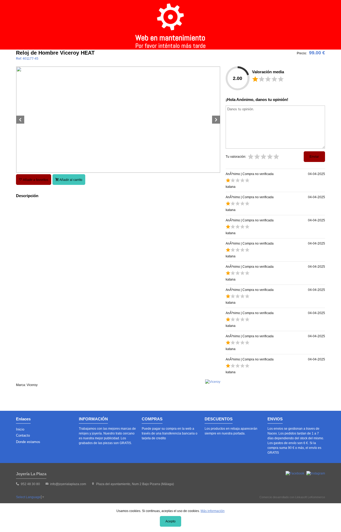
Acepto (170, 521)
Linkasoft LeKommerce (310, 497)
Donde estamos (28, 442)
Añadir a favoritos (35, 180)
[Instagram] (315, 473)
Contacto (23, 435)
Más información (213, 511)
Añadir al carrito (70, 180)
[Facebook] (295, 473)
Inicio (20, 429)
